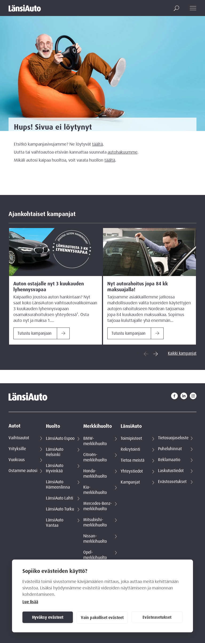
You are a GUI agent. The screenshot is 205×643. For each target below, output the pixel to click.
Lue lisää (30, 602)
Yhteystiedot (132, 471)
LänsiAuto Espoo (60, 438)
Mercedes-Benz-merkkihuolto (97, 506)
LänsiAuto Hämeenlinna (58, 484)
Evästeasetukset (157, 617)
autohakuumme (122, 152)
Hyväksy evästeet (47, 617)
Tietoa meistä (132, 460)
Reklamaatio (169, 459)
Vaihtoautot (19, 438)
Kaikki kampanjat (182, 353)
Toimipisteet (131, 438)
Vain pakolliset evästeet (102, 617)
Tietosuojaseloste (173, 438)
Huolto (53, 426)
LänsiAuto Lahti (59, 498)
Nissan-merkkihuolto (95, 538)
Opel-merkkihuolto (95, 555)
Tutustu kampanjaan (35, 333)
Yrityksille (17, 449)
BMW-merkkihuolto (95, 441)
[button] (176, 8)
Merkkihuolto (97, 426)
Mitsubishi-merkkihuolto (95, 522)
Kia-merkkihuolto (95, 490)
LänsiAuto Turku (60, 509)
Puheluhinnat (170, 449)
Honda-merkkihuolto (95, 473)
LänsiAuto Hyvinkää (54, 468)
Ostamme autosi (23, 470)
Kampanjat (130, 482)
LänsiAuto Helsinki (54, 452)
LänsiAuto (131, 426)
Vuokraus (17, 459)
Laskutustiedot (171, 470)
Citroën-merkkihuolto (95, 457)
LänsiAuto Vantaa (54, 522)
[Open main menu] (193, 8)
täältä (97, 144)
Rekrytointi (130, 449)
